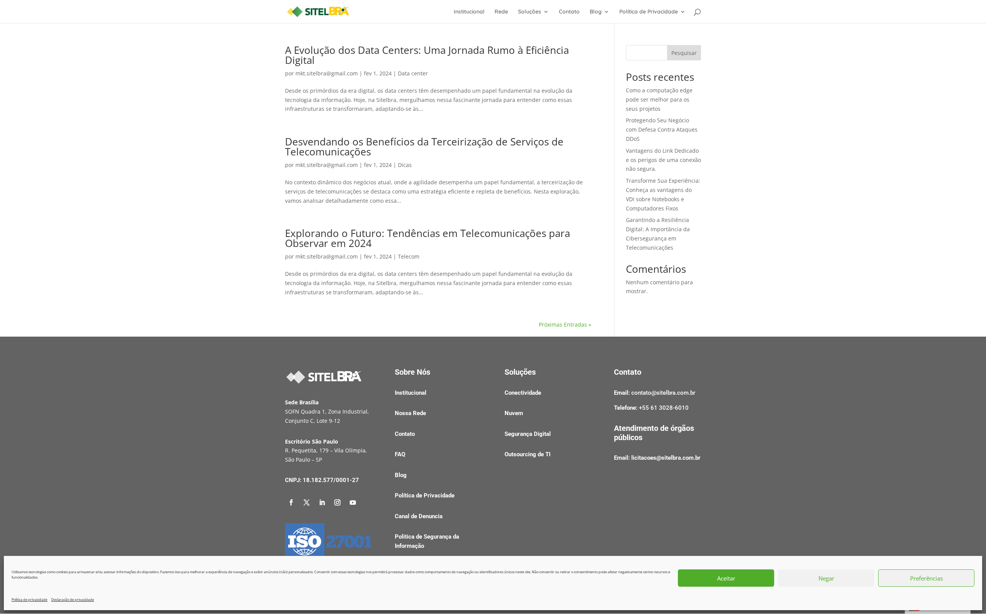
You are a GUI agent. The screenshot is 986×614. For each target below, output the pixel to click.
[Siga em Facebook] (291, 502)
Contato (569, 12)
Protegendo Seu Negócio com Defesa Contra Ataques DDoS (662, 129)
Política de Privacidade (648, 12)
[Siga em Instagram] (337, 502)
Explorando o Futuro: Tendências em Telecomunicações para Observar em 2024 (427, 238)
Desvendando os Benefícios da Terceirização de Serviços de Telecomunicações (424, 147)
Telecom (408, 256)
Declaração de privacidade (72, 599)
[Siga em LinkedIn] (322, 502)
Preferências (926, 578)
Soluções (529, 12)
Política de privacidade (29, 599)
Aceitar (726, 578)
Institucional (469, 12)
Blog (596, 12)
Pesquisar (684, 53)
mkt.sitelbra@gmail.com (326, 73)
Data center (413, 73)
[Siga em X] (306, 502)
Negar (826, 578)
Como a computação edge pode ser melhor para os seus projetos (659, 99)
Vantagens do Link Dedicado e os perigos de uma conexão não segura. (663, 160)
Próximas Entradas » (565, 324)
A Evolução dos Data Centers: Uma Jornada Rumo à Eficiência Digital (427, 55)
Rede (501, 12)
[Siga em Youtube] (353, 502)
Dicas (405, 165)
